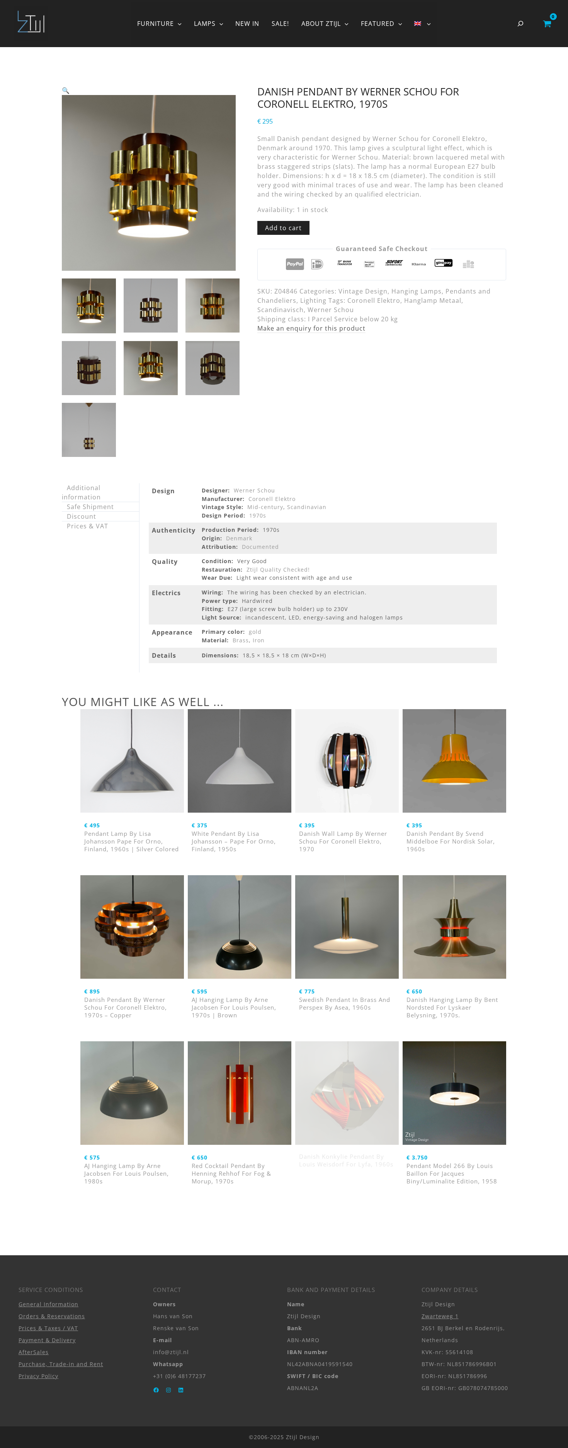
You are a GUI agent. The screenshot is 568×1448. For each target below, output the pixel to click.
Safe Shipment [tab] (90, 506)
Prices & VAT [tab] (87, 526)
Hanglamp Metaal (432, 300)
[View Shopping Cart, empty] (546, 23)
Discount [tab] (81, 516)
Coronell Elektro (373, 300)
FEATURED (378, 23)
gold (255, 631)
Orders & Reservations (52, 1316)
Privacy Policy (38, 1376)
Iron (259, 640)
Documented (260, 546)
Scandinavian (307, 507)
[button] (178, 23)
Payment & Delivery (47, 1340)
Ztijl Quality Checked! (278, 569)
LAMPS (205, 23)
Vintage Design (363, 291)
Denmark (239, 538)
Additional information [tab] (81, 492)
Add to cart (283, 228)
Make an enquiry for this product (311, 328)
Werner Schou (331, 310)
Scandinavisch (280, 310)
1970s (257, 515)
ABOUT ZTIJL (321, 23)
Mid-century (265, 507)
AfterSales (34, 1352)
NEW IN (247, 23)
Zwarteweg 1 (440, 1316)
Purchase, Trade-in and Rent (61, 1364)
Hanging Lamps (416, 291)
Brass (241, 640)
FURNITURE (155, 23)
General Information (48, 1304)
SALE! (280, 23)
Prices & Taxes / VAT (48, 1328)
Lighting (313, 300)
